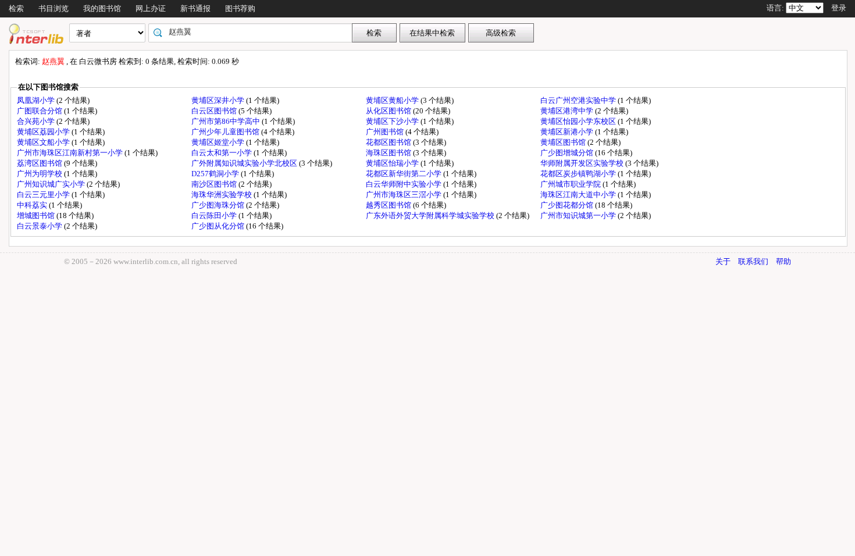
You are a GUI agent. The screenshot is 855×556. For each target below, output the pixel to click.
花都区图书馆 (389, 142)
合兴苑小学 (36, 121)
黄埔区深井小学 (218, 100)
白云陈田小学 (214, 215)
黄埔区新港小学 (567, 131)
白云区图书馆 (214, 110)
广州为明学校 (40, 173)
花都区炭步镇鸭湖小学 (579, 173)
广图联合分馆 (40, 110)
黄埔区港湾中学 (567, 110)
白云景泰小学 (40, 226)
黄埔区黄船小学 (393, 100)
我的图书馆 (102, 8)
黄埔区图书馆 (563, 142)
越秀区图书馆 (389, 205)
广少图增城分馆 (567, 152)
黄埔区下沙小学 (393, 121)
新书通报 (195, 8)
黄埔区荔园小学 (44, 131)
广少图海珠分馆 (218, 205)
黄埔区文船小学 (44, 142)
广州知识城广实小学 (52, 184)
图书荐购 (240, 8)
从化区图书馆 (389, 110)
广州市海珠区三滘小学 (404, 194)
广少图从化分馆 (218, 226)
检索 (16, 8)
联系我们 (753, 261)
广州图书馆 (385, 131)
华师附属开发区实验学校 (582, 163)
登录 (838, 7)
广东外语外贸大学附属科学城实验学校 (431, 215)
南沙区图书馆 (214, 184)
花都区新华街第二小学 (404, 173)
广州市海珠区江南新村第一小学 (70, 152)
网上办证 (151, 8)
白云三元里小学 (44, 194)
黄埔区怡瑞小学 (393, 163)
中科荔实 (33, 205)
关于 (723, 261)
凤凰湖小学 (36, 100)
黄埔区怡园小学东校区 (579, 121)
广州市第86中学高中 (226, 121)
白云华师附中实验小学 (404, 184)
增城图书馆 (36, 215)
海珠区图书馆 (389, 152)
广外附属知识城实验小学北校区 (245, 163)
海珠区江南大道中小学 (579, 194)
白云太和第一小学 (222, 152)
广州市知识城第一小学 (579, 215)
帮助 (783, 261)
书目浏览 (53, 8)
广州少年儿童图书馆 (226, 131)
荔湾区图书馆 (40, 163)
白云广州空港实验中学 (579, 100)
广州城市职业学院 (571, 184)
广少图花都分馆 (567, 205)
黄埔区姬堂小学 (218, 142)
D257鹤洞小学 (216, 173)
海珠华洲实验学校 (222, 194)
